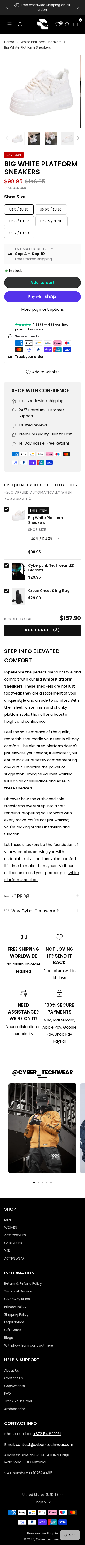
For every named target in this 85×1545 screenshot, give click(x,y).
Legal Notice (14, 1322)
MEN (7, 1219)
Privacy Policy (15, 1306)
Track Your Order (18, 1401)
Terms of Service (18, 1291)
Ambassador (14, 1409)
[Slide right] (77, 138)
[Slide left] (8, 138)
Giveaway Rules (17, 1299)
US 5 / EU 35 (18, 209)
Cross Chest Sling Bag (49, 590)
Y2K (7, 1250)
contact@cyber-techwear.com (44, 1444)
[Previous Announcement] (7, 8)
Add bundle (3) (42, 630)
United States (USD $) (40, 1494)
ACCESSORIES (15, 1235)
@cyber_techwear (42, 1072)
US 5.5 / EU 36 (51, 209)
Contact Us (13, 1378)
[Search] (67, 24)
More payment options (42, 309)
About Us (11, 1370)
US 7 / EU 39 (19, 233)
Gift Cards (12, 1330)
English (40, 1502)
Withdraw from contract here (28, 1345)
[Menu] (9, 24)
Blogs (8, 1337)
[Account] (20, 24)
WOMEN (10, 1227)
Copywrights (14, 1386)
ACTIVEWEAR (14, 1258)
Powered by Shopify (42, 1533)
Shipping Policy (16, 1314)
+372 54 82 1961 (47, 1433)
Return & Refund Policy (23, 1283)
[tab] (34, 1182)
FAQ (7, 1393)
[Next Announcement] (78, 8)
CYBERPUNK (13, 1243)
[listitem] (42, 7)
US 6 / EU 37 (19, 221)
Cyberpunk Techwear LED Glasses (51, 567)
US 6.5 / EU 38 (51, 221)
